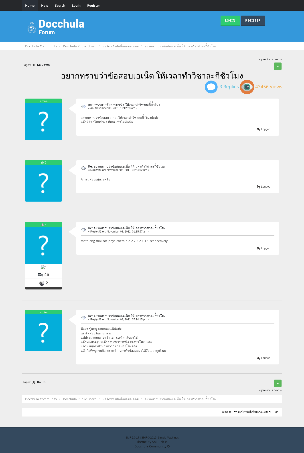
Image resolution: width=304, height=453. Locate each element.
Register (93, 5)
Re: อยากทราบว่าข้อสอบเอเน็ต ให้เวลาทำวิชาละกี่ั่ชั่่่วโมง (127, 166)
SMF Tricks (160, 442)
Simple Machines (168, 437)
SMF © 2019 (148, 437)
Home (29, 5)
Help (44, 5)
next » (278, 59)
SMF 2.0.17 (132, 437)
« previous (266, 59)
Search (60, 5)
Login (76, 5)
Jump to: (227, 412)
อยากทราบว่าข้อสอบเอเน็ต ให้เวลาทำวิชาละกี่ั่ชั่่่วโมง (124, 105)
